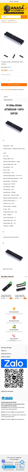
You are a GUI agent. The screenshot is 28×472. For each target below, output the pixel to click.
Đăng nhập (16, 1)
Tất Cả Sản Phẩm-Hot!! (8, 462)
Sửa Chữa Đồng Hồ (20, 469)
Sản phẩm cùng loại (7, 276)
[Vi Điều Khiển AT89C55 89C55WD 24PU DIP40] (7, 287)
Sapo (17, 459)
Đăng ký (11, 1)
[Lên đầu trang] (22, 457)
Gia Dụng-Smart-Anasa (9, 469)
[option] (6, 57)
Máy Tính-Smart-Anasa (20, 466)
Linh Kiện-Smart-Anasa (20, 462)
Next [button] (27, 276)
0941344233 (12, 340)
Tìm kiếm (24, 16)
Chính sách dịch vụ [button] (6, 353)
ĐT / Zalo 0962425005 (8, 89)
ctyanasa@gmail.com (19, 412)
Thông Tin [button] (3, 350)
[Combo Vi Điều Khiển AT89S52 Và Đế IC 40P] (21, 287)
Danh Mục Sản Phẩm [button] (6, 347)
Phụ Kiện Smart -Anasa (20, 464)
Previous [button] (25, 276)
